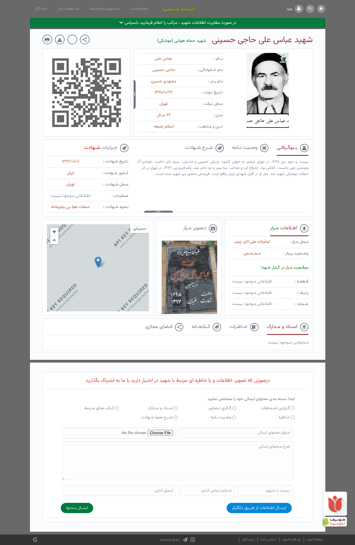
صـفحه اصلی (315, 539)
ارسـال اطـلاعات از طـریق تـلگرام (259, 508)
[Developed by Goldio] (35, 540)
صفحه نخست (139, 8)
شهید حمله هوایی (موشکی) (181, 40)
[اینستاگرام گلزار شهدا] (192, 539)
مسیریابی (139, 228)
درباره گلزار (248, 539)
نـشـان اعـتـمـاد (170, 539)
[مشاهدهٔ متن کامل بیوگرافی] (139, 163)
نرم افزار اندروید (291, 539)
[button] (310, 9)
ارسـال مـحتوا (77, 508)
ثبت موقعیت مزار (68, 8)
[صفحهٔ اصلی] (321, 9)
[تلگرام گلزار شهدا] (185, 539)
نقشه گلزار (41, 8)
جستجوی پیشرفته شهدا (104, 8)
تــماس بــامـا (268, 539)
